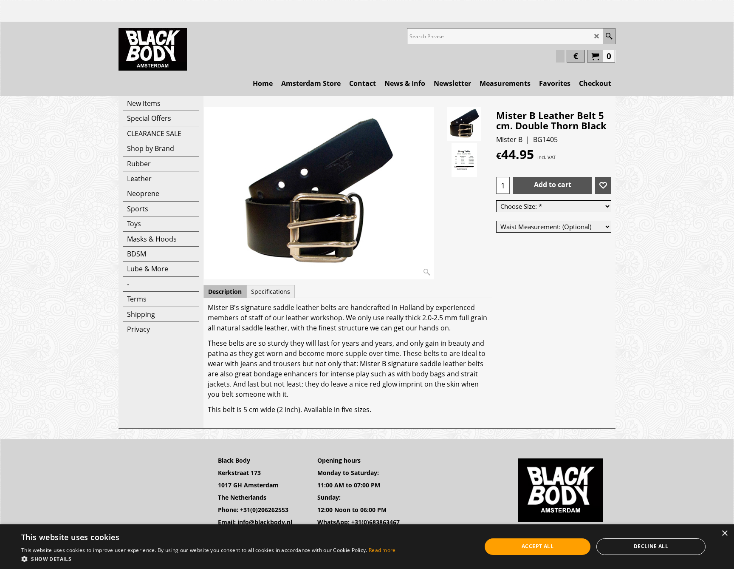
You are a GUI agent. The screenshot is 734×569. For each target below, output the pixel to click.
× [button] (724, 533)
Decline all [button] (651, 546)
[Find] (609, 36)
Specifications (270, 291)
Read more (382, 550)
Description (225, 291)
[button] (208, 559)
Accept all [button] (537, 546)
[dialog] (367, 546)
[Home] (153, 49)
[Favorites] (603, 185)
